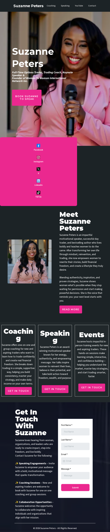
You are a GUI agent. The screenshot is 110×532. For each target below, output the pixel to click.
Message (66, 469)
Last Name (66, 440)
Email (64, 454)
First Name (66, 425)
